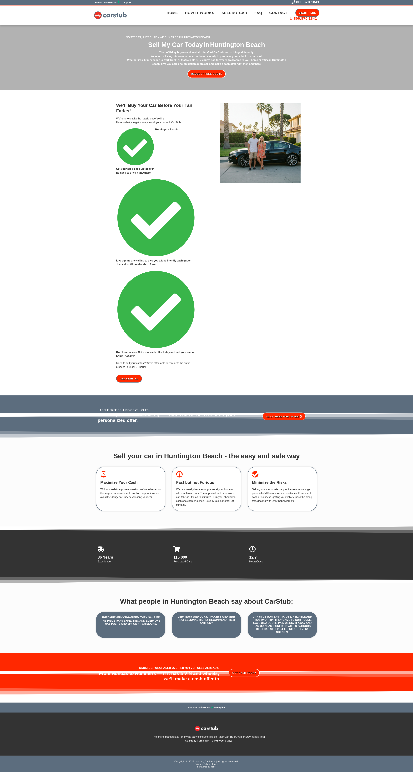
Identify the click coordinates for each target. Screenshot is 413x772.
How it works (199, 13)
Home (172, 13)
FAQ (258, 13)
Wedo (213, 767)
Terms (215, 764)
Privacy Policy (202, 764)
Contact (278, 13)
